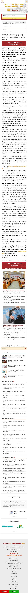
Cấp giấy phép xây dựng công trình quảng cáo (13, 335)
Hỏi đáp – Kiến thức (12, 22)
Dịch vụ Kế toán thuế (14, 560)
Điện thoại (5, 591)
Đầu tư (14, 578)
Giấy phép (6, 22)
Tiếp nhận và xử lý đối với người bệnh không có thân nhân (16, 371)
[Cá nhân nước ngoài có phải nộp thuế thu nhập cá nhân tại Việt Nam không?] (4, 357)
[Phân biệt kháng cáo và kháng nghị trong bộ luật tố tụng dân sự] (4, 361)
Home (3, 22)
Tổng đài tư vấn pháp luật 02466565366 (14, 43)
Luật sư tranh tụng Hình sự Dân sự (14, 568)
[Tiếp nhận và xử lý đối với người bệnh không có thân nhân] (4, 371)
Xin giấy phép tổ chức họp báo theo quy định (14, 290)
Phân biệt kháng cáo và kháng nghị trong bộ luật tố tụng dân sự (16, 361)
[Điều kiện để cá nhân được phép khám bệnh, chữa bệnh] (4, 376)
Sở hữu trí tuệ (14, 576)
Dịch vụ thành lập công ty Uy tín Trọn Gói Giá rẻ (14, 384)
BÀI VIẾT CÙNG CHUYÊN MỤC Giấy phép (14, 268)
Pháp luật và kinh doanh (8, 457)
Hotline (14, 591)
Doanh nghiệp (14, 573)
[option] (14, 506)
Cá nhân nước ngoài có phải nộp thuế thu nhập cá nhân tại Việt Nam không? (16, 356)
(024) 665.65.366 (10, 555)
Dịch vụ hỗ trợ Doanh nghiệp (14, 584)
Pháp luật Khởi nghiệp (7, 381)
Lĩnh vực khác (14, 581)
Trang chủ (14, 571)
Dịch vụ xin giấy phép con (14, 566)
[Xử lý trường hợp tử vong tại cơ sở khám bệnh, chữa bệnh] (4, 366)
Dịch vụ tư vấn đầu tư (14, 565)
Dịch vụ (5, 29)
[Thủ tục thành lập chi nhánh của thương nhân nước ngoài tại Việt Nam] (14, 315)
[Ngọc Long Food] (20, 526)
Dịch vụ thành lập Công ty (14, 558)
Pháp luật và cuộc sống (8, 418)
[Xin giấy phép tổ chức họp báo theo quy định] (14, 280)
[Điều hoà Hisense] (7, 526)
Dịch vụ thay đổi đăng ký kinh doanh (14, 563)
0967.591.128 (18, 555)
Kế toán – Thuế (14, 575)
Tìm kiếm (14, 18)
